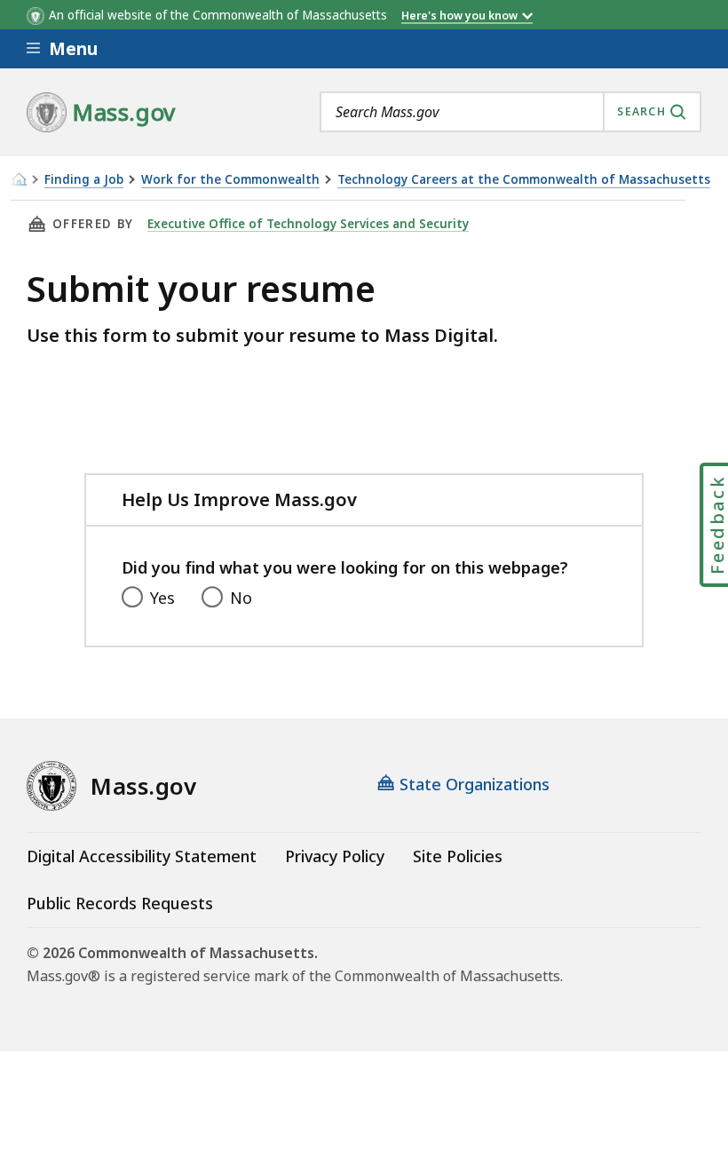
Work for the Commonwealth (230, 179)
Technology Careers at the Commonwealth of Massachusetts (523, 179)
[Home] (18, 179)
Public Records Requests (120, 903)
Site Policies (457, 856)
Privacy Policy (334, 856)
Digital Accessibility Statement (142, 856)
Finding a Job (83, 179)
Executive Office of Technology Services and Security (308, 224)
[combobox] (510, 111)
